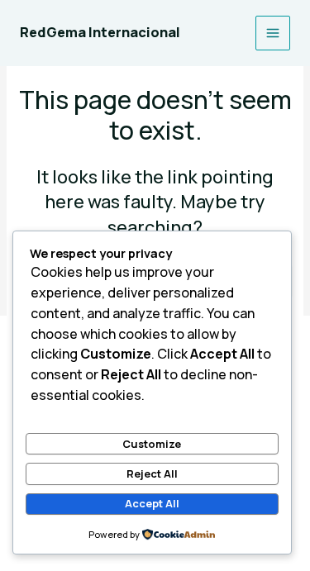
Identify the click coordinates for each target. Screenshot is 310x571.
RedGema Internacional (100, 32)
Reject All (152, 473)
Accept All (152, 503)
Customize (151, 443)
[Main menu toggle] (272, 33)
